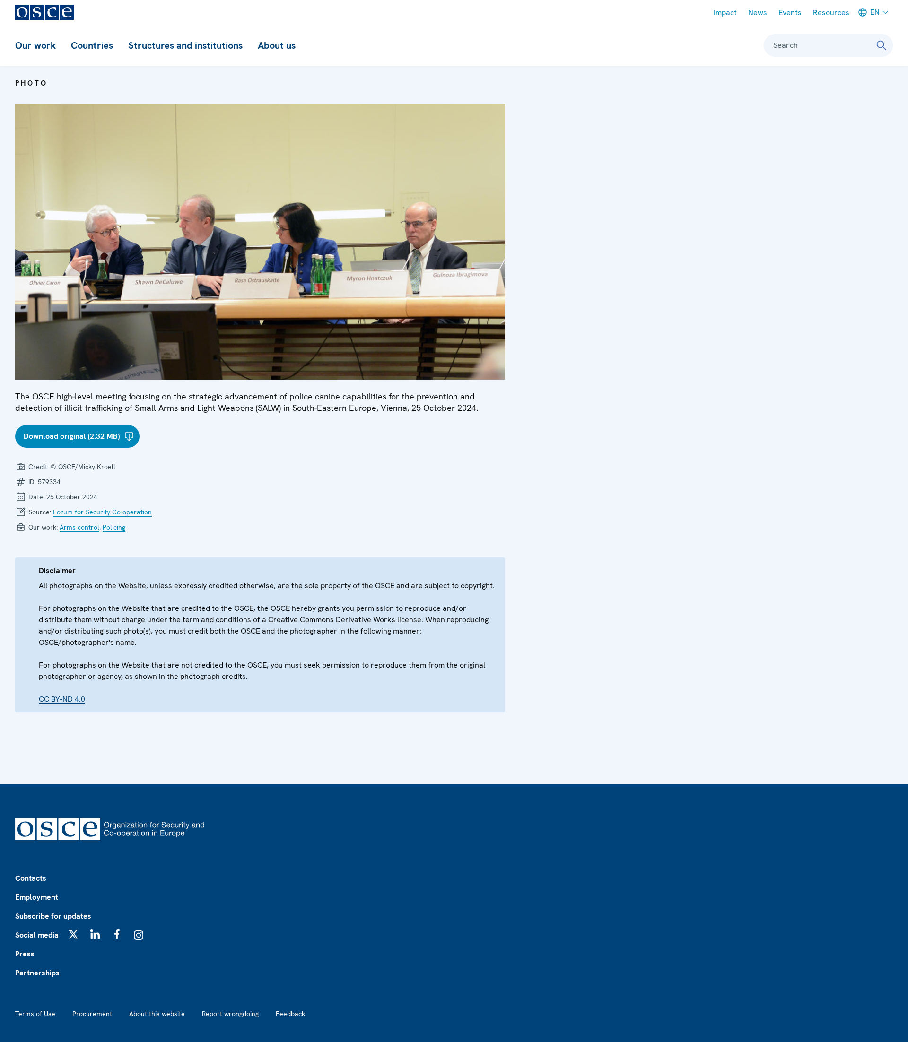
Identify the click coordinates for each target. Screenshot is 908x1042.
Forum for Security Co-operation (102, 512)
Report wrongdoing (230, 1013)
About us (277, 45)
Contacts (30, 878)
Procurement (92, 1013)
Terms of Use (35, 1013)
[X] (73, 934)
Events (790, 12)
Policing (114, 527)
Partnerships (37, 973)
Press (25, 954)
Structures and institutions (185, 45)
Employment (36, 897)
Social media (37, 935)
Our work (35, 45)
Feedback (290, 1013)
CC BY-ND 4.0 (62, 699)
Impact (725, 12)
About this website (157, 1013)
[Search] (881, 45)
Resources (831, 12)
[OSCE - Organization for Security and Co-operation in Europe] (44, 12)
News (757, 12)
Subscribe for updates (53, 916)
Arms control (79, 527)
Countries (92, 45)
